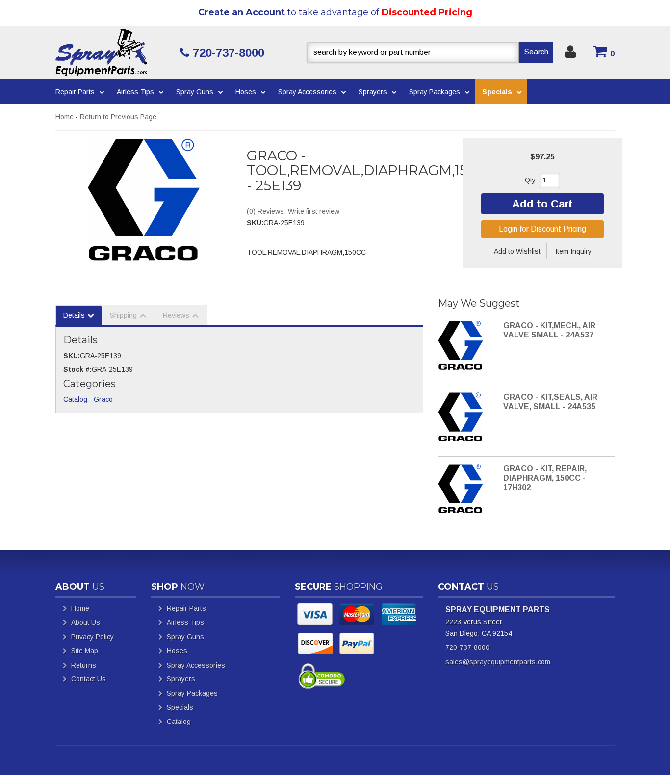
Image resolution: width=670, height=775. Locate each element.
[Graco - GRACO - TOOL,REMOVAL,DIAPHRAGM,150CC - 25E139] (143, 199)
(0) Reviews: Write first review (293, 211)
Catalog (75, 399)
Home (64, 117)
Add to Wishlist (517, 251)
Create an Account (241, 12)
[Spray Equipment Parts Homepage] (114, 52)
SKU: (255, 223)
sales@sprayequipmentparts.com (497, 662)
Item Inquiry (573, 251)
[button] (430, 52)
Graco (103, 399)
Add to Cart (542, 204)
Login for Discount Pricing (542, 229)
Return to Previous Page (118, 117)
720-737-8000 (467, 647)
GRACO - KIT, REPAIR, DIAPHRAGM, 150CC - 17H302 (545, 478)
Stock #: (77, 369)
